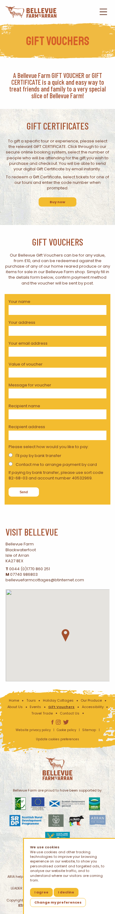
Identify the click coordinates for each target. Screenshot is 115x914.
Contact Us (69, 713)
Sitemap (89, 730)
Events (35, 706)
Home (14, 700)
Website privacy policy (33, 730)
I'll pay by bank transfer (38, 456)
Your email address (28, 343)
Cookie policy (66, 730)
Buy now (57, 201)
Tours (31, 700)
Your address (22, 322)
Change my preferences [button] (58, 902)
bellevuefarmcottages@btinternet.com (45, 580)
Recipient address (27, 427)
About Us (15, 706)
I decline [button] (66, 892)
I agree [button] (41, 892)
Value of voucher (26, 364)
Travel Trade (42, 713)
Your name (19, 301)
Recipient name (24, 406)
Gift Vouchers (61, 706)
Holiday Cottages (58, 700)
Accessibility (93, 706)
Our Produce (91, 700)
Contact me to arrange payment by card (56, 464)
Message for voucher (30, 385)
